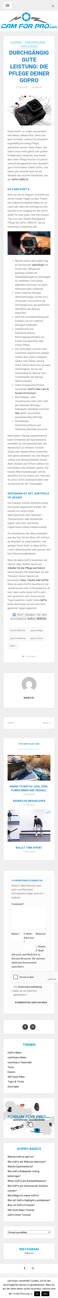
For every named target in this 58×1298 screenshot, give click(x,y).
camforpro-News (17, 1057)
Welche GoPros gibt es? (21, 1156)
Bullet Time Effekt (29, 847)
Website (41, 933)
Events (11, 1072)
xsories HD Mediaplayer (29, 800)
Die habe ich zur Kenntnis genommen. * (27, 990)
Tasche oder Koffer (37, 580)
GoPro (43, 600)
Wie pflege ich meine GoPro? (23, 1195)
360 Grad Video (16, 1077)
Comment (31, 656)
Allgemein (16, 42)
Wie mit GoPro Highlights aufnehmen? (29, 1200)
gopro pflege (36, 630)
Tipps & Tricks (29, 46)
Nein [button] (45, 1294)
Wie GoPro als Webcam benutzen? (27, 1161)
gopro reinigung (17, 638)
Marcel (38, 87)
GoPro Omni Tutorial (19, 1215)
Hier (17, 413)
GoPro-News (15, 1052)
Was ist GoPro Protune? (21, 1205)
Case (23, 580)
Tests (11, 1067)
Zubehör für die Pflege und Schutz (26, 568)
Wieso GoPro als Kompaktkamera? (27, 1181)
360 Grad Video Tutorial (21, 1210)
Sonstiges (13, 1086)
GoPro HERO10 (20, 179)
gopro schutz (36, 638)
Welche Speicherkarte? (20, 1166)
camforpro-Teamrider (20, 1062)
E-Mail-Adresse (29, 937)
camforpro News (35, 42)
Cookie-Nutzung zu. (23, 1293)
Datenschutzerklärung (30, 986)
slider (12, 645)
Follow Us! (29, 1253)
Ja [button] (37, 1294)
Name (15, 933)
